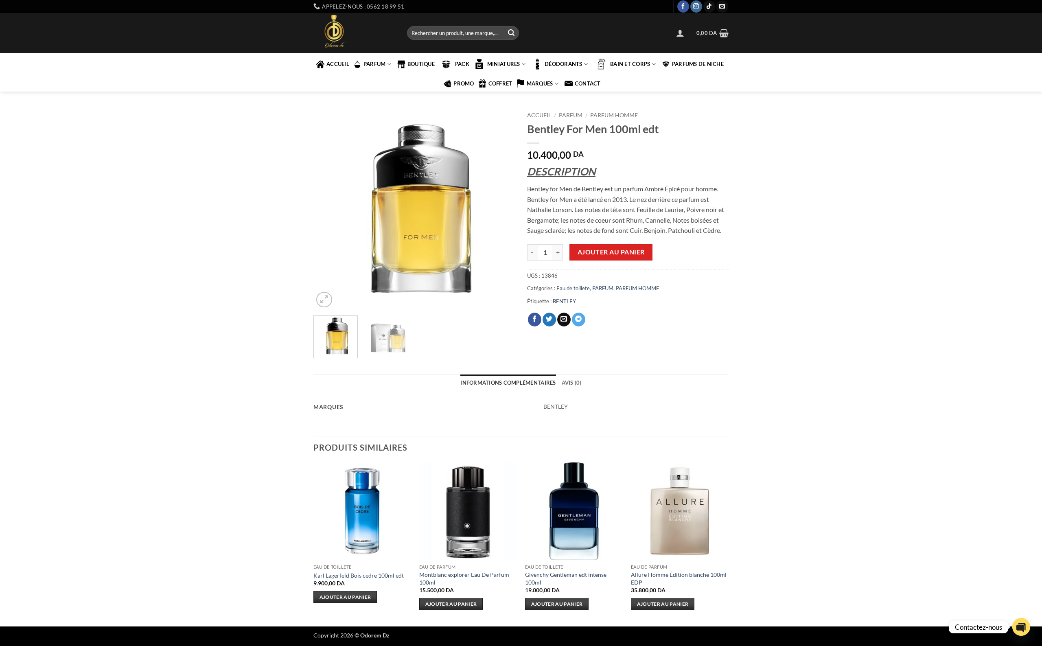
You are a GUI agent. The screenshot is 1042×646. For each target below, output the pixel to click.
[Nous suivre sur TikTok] (709, 6)
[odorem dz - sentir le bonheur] (354, 33)
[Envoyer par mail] (564, 319)
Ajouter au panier (611, 252)
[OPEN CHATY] (1021, 627)
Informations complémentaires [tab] (508, 382)
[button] (680, 33)
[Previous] (327, 208)
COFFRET (500, 83)
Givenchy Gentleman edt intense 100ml (565, 578)
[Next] (500, 208)
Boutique (421, 64)
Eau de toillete (573, 288)
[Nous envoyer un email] (722, 6)
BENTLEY (564, 301)
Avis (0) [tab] (572, 382)
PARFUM (374, 64)
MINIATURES (503, 64)
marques (540, 83)
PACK (462, 64)
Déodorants (563, 64)
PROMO (463, 83)
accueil (337, 64)
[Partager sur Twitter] (549, 319)
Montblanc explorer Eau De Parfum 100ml (464, 578)
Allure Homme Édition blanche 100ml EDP (679, 578)
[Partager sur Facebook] (534, 319)
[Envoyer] (511, 33)
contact (588, 83)
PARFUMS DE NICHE (698, 64)
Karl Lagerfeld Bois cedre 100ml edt (358, 575)
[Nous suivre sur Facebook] (683, 6)
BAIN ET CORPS (630, 64)
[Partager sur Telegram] (578, 319)
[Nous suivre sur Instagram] (696, 6)
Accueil (539, 115)
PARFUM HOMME (614, 115)
